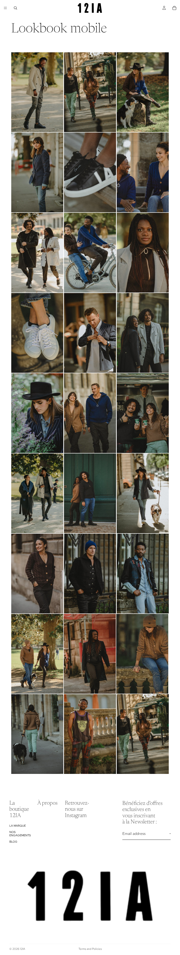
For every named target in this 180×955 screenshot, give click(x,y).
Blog (13, 842)
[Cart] (174, 8)
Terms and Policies (90, 949)
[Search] (15, 8)
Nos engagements (20, 833)
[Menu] (5, 8)
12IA (22, 949)
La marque (17, 826)
